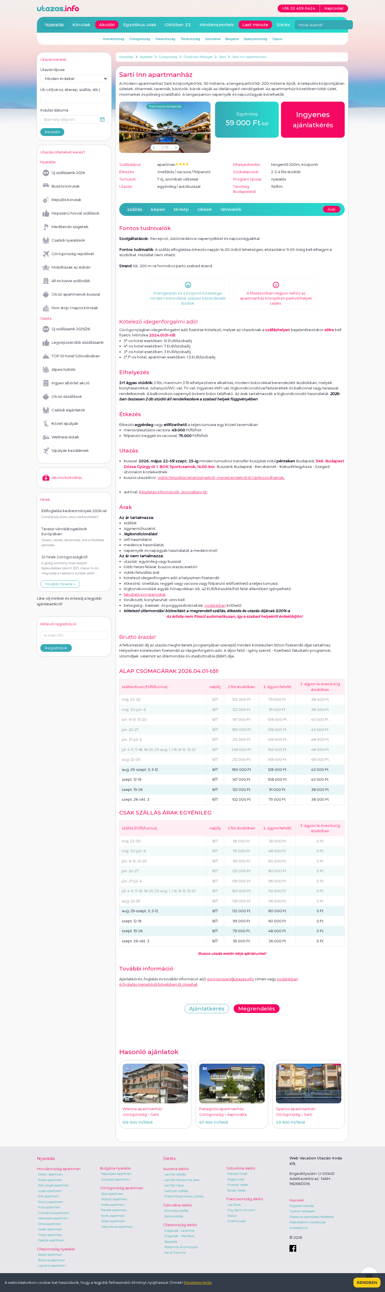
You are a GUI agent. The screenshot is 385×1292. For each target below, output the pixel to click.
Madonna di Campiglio (181, 1247)
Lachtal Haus (174, 1185)
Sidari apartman (113, 1221)
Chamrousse (236, 1221)
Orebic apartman (50, 1174)
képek (158, 209)
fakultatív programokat (145, 594)
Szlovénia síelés (240, 1168)
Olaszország (165, 39)
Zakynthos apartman (117, 1227)
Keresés (52, 132)
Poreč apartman (50, 1180)
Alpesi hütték (64, 369)
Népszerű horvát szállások (75, 213)
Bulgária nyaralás (115, 1168)
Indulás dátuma (54, 110)
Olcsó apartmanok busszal (76, 294)
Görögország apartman (121, 1188)
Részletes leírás (198, 1282)
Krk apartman (48, 1196)
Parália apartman (114, 1210)
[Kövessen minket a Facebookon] (292, 1248)
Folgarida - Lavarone (179, 1231)
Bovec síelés (236, 1190)
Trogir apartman (50, 1235)
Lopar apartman (50, 1191)
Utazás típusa (52, 69)
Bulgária (232, 39)
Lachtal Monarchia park (182, 1180)
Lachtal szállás (175, 1174)
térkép (181, 209)
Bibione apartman (51, 1260)
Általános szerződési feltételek (311, 1217)
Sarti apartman (112, 1194)
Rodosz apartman (114, 1199)
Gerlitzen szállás (176, 1191)
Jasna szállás (173, 1216)
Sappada (170, 1242)
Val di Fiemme (175, 1253)
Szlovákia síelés (177, 1205)
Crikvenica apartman (53, 1213)
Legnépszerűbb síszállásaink (78, 342)
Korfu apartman (113, 1216)
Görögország (168, 57)
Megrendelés (256, 1008)
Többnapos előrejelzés (165, 106)
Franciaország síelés (244, 1199)
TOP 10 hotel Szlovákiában (76, 356)
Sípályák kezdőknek (70, 450)
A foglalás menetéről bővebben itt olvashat (158, 984)
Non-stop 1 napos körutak (75, 307)
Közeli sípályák (65, 423)
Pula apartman (49, 1207)
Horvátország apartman (59, 1168)
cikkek (204, 209)
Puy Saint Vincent (241, 1210)
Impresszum (298, 1228)
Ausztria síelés (176, 1168)
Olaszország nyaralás (56, 1249)
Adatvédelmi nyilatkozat (307, 1222)
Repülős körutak (66, 199)
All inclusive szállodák (71, 280)
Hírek (45, 499)
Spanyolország (255, 39)
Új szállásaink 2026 (68, 172)
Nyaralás (146, 57)
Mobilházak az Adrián (71, 267)
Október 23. (178, 24)
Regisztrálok (56, 648)
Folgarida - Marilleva (179, 1236)
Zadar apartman (50, 1229)
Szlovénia (212, 39)
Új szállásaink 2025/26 (71, 329)
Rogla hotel (235, 1179)
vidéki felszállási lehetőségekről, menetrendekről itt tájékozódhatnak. (221, 477)
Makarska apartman (53, 1218)
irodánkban (215, 605)
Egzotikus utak (139, 24)
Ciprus (277, 39)
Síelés (283, 24)
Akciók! (107, 24)
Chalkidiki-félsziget (198, 57)
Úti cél (70, 89)
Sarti (222, 57)
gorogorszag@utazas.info (230, 979)
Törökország (190, 39)
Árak (332, 209)
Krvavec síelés (237, 1185)
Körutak (81, 24)
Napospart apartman (116, 1174)
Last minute (255, 24)
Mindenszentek (217, 24)
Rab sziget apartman (53, 1185)
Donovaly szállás (176, 1211)
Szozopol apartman (115, 1179)
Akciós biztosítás (67, 477)
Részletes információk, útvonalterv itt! (173, 492)
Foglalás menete (301, 1206)
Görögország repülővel (73, 253)
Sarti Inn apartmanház (249, 57)
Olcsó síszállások (67, 396)
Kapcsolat (296, 1200)
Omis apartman (49, 1224)
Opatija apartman (51, 1240)
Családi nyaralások (68, 240)
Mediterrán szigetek (70, 226)
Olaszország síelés (180, 1224)
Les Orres (234, 1205)
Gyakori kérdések (302, 1211)
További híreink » (60, 584)
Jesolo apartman (50, 1255)
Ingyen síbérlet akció (71, 383)
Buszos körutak (66, 186)
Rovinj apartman (50, 1202)
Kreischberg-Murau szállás (183, 1196)
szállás (134, 209)
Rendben (367, 1282)
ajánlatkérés (313, 119)
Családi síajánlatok (68, 410)
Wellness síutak (65, 437)
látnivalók (231, 209)
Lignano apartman (52, 1266)
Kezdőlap (126, 57)
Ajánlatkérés (206, 1008)
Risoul (231, 1216)
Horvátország (113, 39)
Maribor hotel (237, 1174)
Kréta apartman (113, 1205)
